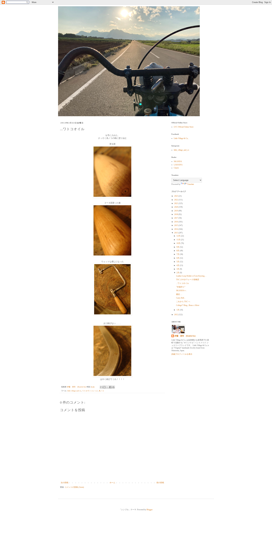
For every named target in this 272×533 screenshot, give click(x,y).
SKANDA (178, 161)
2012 (176, 314)
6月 (178, 258)
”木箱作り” (180, 287)
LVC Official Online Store (183, 127)
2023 (176, 196)
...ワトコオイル (182, 283)
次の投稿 (64, 482)
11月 (178, 240)
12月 (178, 236)
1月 (178, 310)
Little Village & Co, (181, 138)
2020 (176, 207)
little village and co (74, 391)
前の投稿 (160, 482)
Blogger (149, 510)
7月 (178, 254)
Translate (190, 184)
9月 (178, 247)
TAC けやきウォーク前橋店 (187, 279)
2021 (176, 203)
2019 (176, 211)
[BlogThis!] (104, 387)
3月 (178, 269)
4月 (178, 265)
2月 (178, 273)
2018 (176, 214)
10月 (178, 243)
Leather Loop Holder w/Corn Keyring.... (191, 276)
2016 (176, 222)
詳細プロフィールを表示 (181, 354)
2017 (176, 218)
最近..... (179, 294)
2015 (176, 225)
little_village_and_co (181, 150)
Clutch (176, 168)
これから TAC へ (183, 301)
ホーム (112, 482)
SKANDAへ (181, 290)
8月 (178, 251)
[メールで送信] (101, 387)
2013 (176, 233)
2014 (176, 229)
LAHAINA (178, 165)
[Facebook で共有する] (110, 387)
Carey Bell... (180, 298)
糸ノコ (101, 391)
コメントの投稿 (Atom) (74, 487)
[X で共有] (107, 387)
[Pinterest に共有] (113, 387)
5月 (178, 262)
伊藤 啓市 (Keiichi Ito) (185, 336)
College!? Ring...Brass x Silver (187, 305)
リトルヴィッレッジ (90, 391)
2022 (176, 200)
